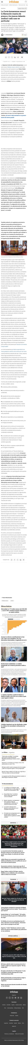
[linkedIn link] (21, 998)
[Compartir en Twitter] (12, 57)
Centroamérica (10, 1008)
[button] (2, 2)
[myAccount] (26, 2)
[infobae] (14, 2)
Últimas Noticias (17, 1008)
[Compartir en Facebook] (9, 57)
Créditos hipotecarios (10, 5)
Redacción (12, 1015)
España (13, 1004)
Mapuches (24, 5)
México (24, 1004)
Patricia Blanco (9, 34)
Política (3, 8)
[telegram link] (18, 998)
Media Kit (14, 1026)
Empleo (16, 1015)
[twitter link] (10, 998)
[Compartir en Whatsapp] (6, 57)
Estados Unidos (19, 1004)
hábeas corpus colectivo (14, 67)
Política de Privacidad (19, 1033)
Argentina (6, 1023)
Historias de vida (18, 5)
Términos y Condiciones (9, 1033)
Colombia (8, 1004)
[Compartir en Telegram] (18, 57)
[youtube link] (15, 998)
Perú (5, 1008)
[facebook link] (7, 998)
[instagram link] (13, 998)
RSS (23, 1008)
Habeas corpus (5, 600)
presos (12, 600)
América (4, 1004)
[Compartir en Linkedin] (15, 57)
